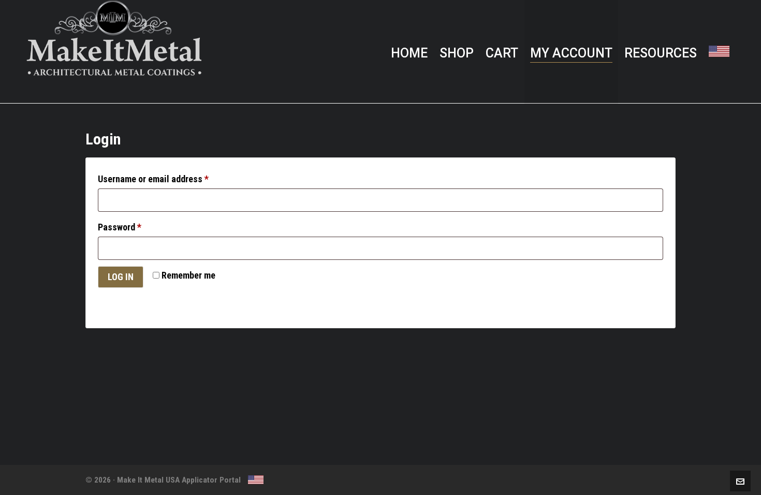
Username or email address (153, 178)
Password (119, 227)
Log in (121, 276)
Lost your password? (135, 299)
